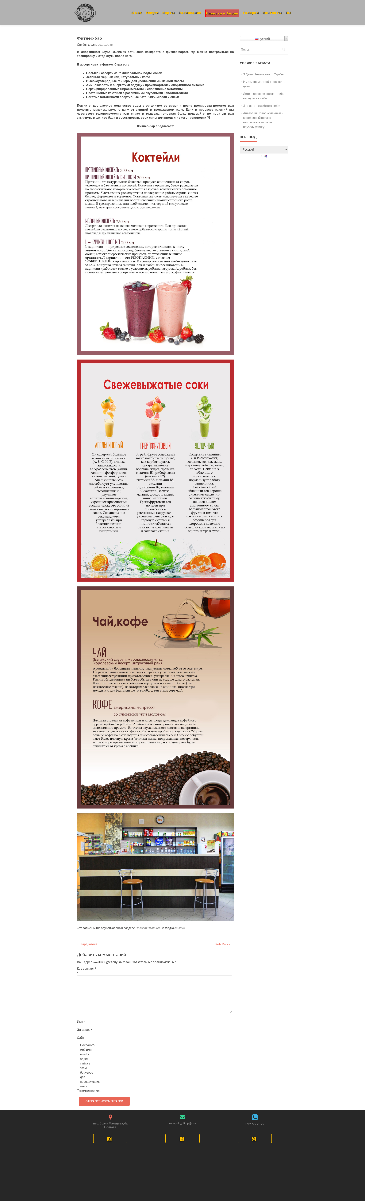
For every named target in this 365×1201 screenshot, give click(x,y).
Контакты (272, 13)
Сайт (80, 1037)
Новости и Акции (222, 13)
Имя (81, 1021)
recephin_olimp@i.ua (182, 1123)
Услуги (152, 13)
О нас (136, 13)
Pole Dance (224, 944)
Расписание (190, 13)
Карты (168, 13)
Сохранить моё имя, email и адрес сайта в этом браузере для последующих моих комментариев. (88, 1067)
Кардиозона (87, 944)
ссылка (180, 928)
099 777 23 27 (254, 1124)
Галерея (251, 13)
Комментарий (85, 971)
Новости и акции (148, 928)
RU (288, 13)
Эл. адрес (84, 1029)
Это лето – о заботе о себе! (261, 105)
